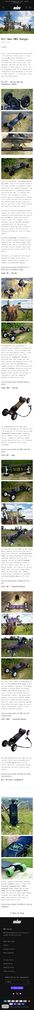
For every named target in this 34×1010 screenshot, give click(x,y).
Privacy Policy (8, 960)
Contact (5, 945)
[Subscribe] (27, 982)
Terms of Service (9, 971)
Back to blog (18, 913)
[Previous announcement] (3, 2)
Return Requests (8, 952)
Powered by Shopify (23, 1006)
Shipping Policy (8, 967)
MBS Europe (13, 1006)
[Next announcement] (31, 2)
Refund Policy (8, 963)
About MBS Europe (9, 941)
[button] (3, 7)
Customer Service (9, 949)
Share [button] (4, 47)
